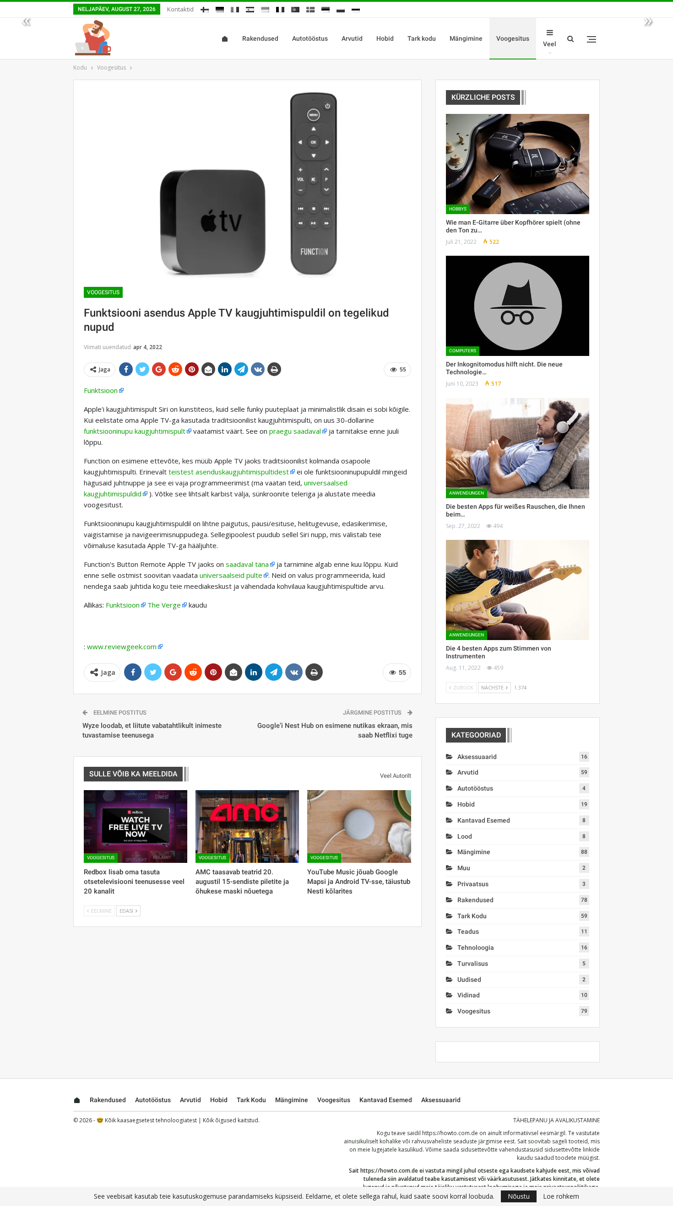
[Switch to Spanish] (250, 8)
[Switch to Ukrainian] (265, 8)
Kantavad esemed (483, 820)
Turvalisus (472, 963)
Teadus (468, 931)
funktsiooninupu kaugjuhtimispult (134, 431)
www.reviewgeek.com (122, 646)
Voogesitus (512, 38)
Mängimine (466, 38)
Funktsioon (101, 390)
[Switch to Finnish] (205, 8)
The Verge (164, 604)
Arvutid (352, 38)
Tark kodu (421, 38)
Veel (549, 44)
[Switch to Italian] (235, 8)
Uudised (469, 979)
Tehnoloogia (475, 947)
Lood (464, 836)
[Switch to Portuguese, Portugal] (295, 8)
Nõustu (519, 1196)
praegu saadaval (295, 431)
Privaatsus (472, 884)
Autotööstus (310, 38)
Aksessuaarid (477, 756)
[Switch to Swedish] (310, 8)
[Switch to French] (280, 8)
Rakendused (260, 38)
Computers (462, 350)
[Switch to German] (220, 8)
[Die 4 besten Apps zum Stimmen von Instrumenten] (517, 590)
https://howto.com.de (450, 1133)
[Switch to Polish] (340, 8)
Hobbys (458, 208)
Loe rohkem (561, 1196)
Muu (463, 868)
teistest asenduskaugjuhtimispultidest (228, 471)
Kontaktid (180, 9)
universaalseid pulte (231, 575)
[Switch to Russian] (356, 8)
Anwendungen (466, 492)
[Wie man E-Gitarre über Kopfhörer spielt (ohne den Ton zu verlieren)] (517, 164)
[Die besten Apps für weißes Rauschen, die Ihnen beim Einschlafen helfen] (517, 448)
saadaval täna (247, 564)
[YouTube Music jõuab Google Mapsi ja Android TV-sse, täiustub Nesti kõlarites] (359, 826)
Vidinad (468, 995)
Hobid (385, 38)
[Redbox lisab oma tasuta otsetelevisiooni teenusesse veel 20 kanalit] (135, 826)
